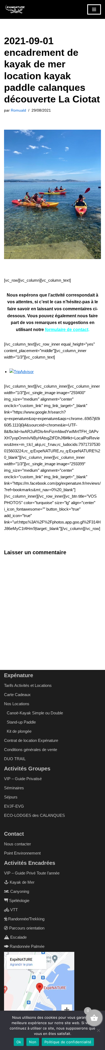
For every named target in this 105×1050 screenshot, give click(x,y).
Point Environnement (22, 853)
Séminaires (14, 788)
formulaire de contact (66, 329)
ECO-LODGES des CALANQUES (34, 815)
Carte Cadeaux (17, 694)
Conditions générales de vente (30, 749)
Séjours (11, 797)
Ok (18, 1042)
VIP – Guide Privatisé (23, 778)
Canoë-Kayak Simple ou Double (35, 713)
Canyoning (19, 891)
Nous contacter (17, 844)
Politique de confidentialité (67, 1042)
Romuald (18, 110)
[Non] (98, 1030)
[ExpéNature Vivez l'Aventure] (15, 9)
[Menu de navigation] (94, 9)
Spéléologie (18, 900)
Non (32, 1042)
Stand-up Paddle (21, 722)
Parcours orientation (26, 928)
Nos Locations (16, 703)
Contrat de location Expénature (31, 740)
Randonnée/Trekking (25, 919)
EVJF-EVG (14, 806)
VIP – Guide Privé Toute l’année (32, 873)
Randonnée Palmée (26, 946)
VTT (13, 909)
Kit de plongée (19, 731)
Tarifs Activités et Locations (28, 685)
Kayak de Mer (21, 882)
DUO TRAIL (15, 758)
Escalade (18, 937)
